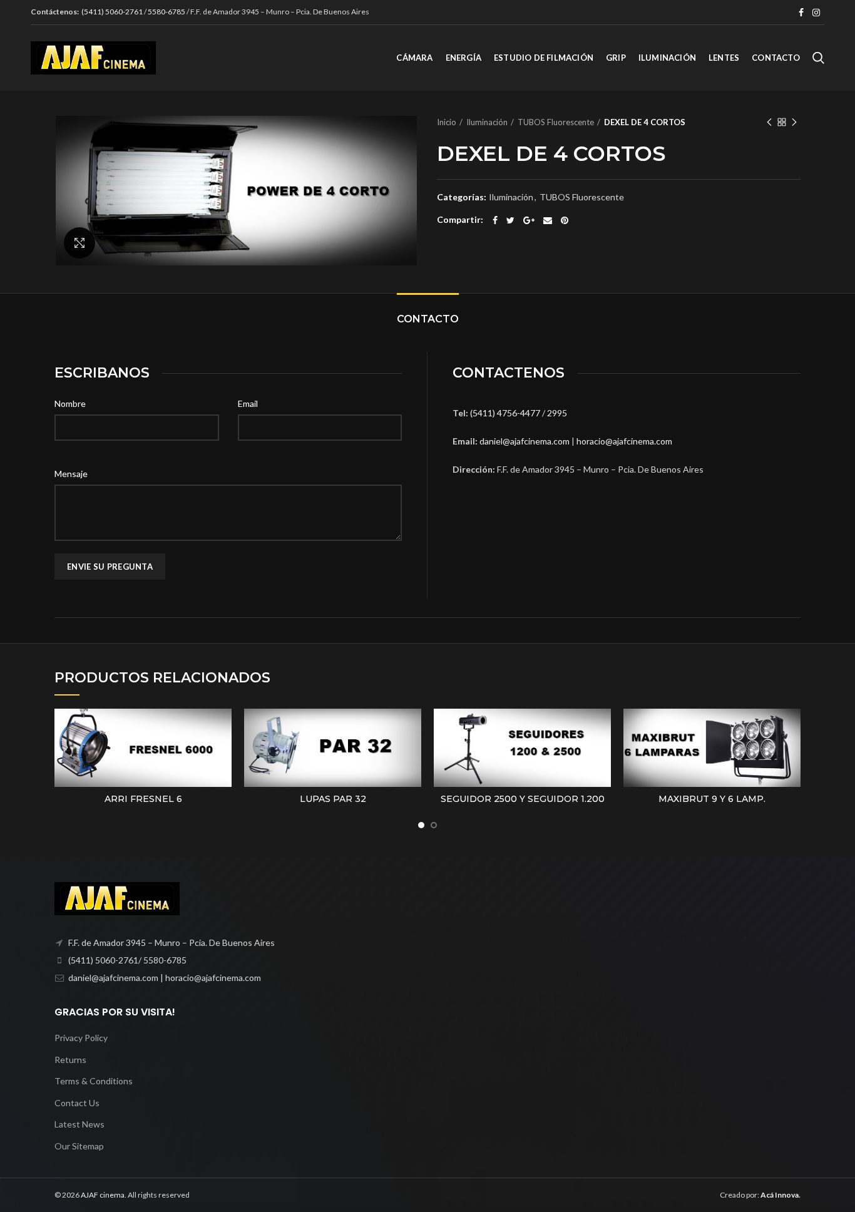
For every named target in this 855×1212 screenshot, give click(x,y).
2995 (557, 413)
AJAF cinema (103, 1194)
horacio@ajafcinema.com (624, 441)
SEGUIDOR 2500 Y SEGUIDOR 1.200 (523, 798)
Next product (794, 122)
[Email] (547, 220)
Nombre (70, 403)
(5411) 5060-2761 (112, 11)
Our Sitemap (79, 1146)
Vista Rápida (222, 729)
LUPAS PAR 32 (333, 798)
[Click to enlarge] (79, 243)
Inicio (446, 122)
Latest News (79, 1124)
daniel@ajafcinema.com (524, 441)
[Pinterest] (564, 220)
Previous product (769, 122)
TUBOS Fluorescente (556, 122)
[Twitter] (510, 220)
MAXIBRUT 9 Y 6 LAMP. (711, 798)
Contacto (428, 319)
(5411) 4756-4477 (506, 413)
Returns (70, 1059)
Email (248, 403)
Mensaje (71, 473)
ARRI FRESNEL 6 (143, 798)
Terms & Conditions (93, 1081)
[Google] (529, 220)
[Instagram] (816, 12)
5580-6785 (166, 11)
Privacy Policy (81, 1037)
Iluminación (487, 122)
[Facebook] (801, 12)
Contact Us (77, 1102)
